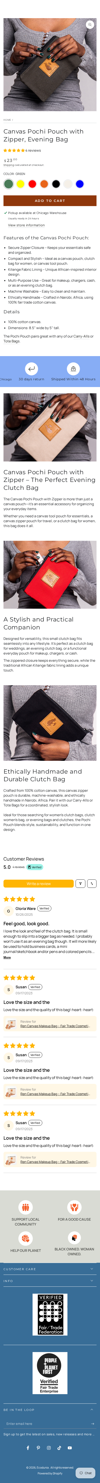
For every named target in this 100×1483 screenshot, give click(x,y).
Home (7, 119)
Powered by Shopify (50, 1473)
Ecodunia (43, 1468)
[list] (50, 1228)
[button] (14, 150)
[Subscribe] (94, 1424)
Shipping (8, 165)
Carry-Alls (81, 336)
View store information (26, 225)
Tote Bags (11, 341)
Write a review (39, 883)
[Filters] (80, 883)
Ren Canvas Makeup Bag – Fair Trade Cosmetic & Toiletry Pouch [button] (55, 1026)
